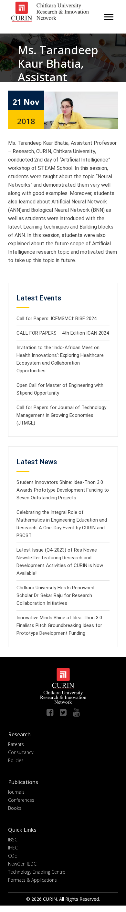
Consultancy (20, 752)
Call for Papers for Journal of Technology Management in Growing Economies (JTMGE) (61, 415)
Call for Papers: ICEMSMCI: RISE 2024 (56, 318)
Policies (16, 760)
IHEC (13, 848)
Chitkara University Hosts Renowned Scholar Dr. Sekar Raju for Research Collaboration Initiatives (55, 595)
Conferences (21, 800)
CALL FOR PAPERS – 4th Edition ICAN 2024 (62, 333)
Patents (16, 744)
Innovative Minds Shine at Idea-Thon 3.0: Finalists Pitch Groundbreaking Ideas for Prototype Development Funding (59, 625)
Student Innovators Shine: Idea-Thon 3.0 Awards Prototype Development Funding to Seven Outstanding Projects (62, 490)
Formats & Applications (32, 880)
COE (12, 856)
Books (14, 808)
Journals (16, 792)
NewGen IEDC (22, 864)
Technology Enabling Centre (36, 872)
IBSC (12, 840)
